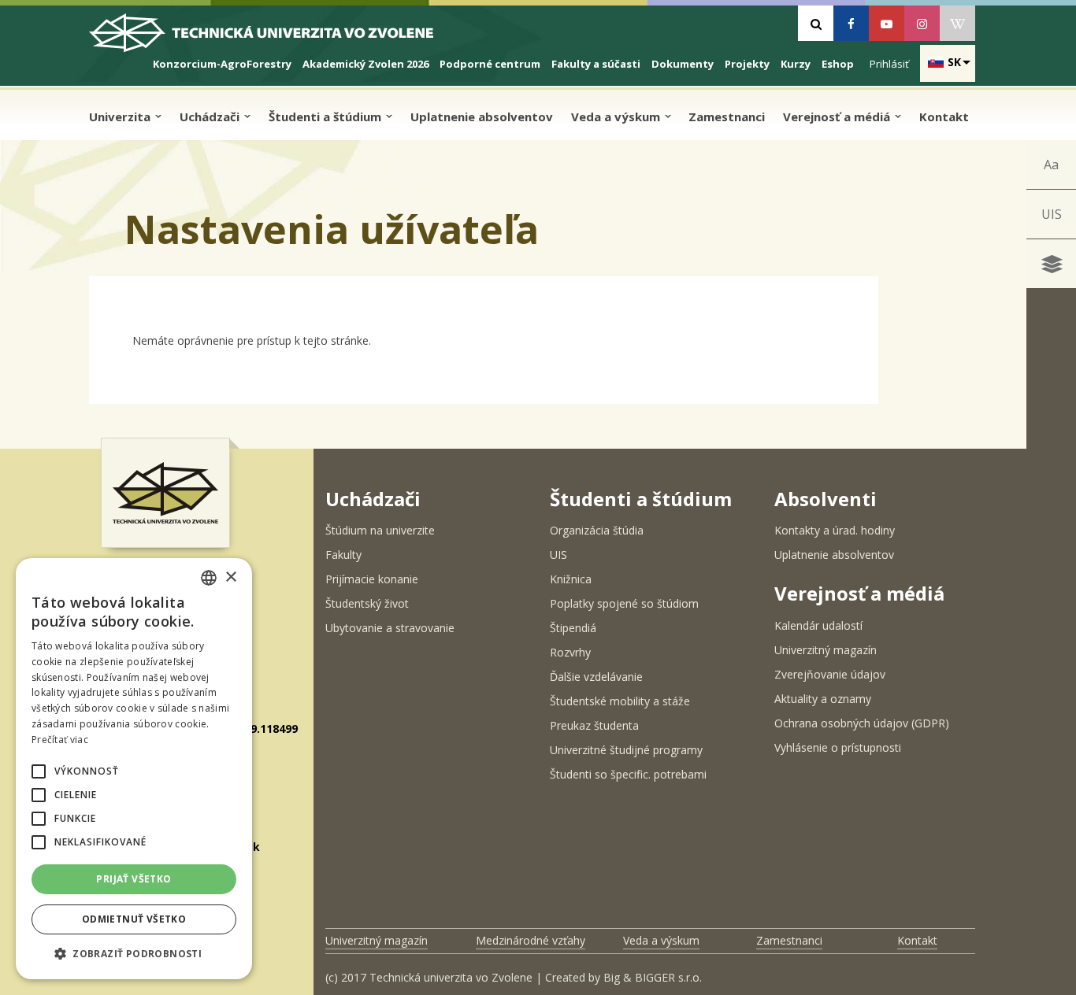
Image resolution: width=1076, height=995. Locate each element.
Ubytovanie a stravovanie (390, 627)
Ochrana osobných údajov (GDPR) (861, 723)
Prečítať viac (60, 739)
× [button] (230, 577)
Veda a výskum (617, 116)
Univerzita (121, 116)
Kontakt (944, 116)
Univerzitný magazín (825, 649)
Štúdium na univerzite (380, 530)
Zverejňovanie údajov (829, 674)
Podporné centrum (490, 64)
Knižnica (571, 578)
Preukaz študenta (594, 725)
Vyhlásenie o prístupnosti (837, 747)
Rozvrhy (570, 652)
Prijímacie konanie (371, 578)
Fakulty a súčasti (595, 64)
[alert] (134, 768)
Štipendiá (573, 627)
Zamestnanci (726, 116)
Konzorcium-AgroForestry (222, 64)
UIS (1051, 214)
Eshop (838, 64)
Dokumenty (682, 64)
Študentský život (367, 603)
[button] (38, 771)
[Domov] (274, 38)
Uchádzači (211, 116)
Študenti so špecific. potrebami (628, 774)
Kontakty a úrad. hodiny (834, 530)
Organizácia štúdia (597, 530)
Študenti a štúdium (326, 116)
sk (954, 61)
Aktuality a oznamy (822, 698)
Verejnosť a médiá (838, 116)
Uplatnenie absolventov (481, 116)
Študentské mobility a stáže (620, 701)
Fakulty (343, 554)
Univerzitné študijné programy (626, 749)
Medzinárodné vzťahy (530, 940)
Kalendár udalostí (818, 625)
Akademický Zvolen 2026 (365, 64)
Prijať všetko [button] (133, 879)
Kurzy (796, 64)
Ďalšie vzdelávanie (596, 676)
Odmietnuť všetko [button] (134, 919)
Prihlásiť (889, 64)
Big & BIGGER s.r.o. (652, 977)
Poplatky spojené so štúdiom (624, 603)
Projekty (747, 64)
